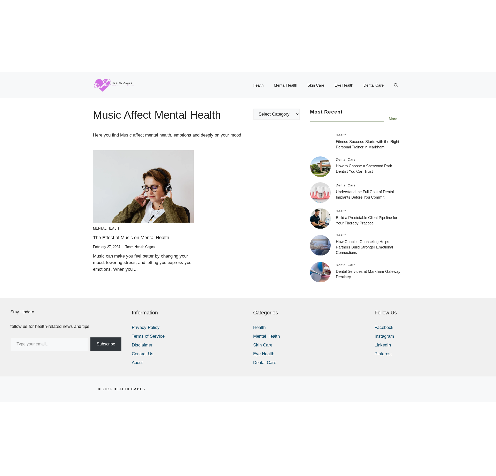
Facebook (384, 327)
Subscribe (106, 344)
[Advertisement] (155, 36)
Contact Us (142, 353)
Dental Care (373, 85)
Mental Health (285, 85)
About (137, 362)
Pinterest (383, 353)
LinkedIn (383, 345)
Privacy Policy (146, 327)
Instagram (384, 336)
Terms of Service (148, 336)
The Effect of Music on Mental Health (131, 237)
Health (258, 85)
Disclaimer (142, 345)
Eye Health (344, 85)
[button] (396, 85)
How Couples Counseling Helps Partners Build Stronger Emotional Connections (364, 247)
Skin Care (315, 85)
